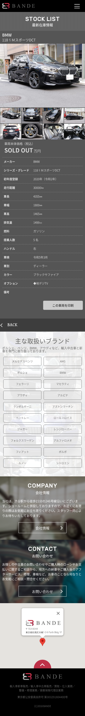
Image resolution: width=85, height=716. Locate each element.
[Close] (58, 613)
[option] (42, 75)
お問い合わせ (42, 591)
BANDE (18, 6)
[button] (10, 116)
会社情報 (42, 528)
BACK (12, 324)
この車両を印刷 (63, 305)
